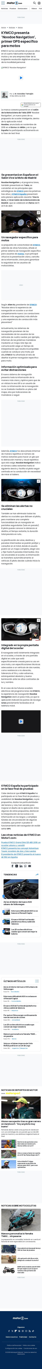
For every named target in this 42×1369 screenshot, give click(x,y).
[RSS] (30, 1331)
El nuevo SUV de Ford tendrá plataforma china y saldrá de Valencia (20, 1007)
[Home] (14, 3)
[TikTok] (33, 1331)
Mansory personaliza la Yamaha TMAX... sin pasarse (20, 1035)
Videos (34, 9)
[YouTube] (26, 1331)
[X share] (16, 866)
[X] (12, 1331)
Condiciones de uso (30, 1348)
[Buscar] (34, 3)
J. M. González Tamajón (23, 94)
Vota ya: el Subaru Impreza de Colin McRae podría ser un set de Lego (18, 1044)
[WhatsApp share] (25, 866)
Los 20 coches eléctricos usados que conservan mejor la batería (19, 1025)
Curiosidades (16, 1001)
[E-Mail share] (29, 866)
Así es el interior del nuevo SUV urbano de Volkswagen (20, 988)
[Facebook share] (12, 866)
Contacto (32, 1337)
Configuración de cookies (13, 1348)
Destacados (22, 8)
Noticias (4, 8)
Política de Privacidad (14, 1345)
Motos (20, 27)
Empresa (15, 1010)
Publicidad (23, 1337)
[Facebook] (9, 1331)
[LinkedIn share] (21, 866)
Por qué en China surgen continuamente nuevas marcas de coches (20, 1016)
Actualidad (16, 1020)
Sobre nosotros (12, 1337)
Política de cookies (29, 1345)
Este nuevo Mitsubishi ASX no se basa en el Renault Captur (20, 997)
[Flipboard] (16, 1331)
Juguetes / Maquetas (20, 1048)
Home (3, 27)
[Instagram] (23, 1331)
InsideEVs (15, 1029)
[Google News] (19, 1331)
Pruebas (13, 8)
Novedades (15, 992)
